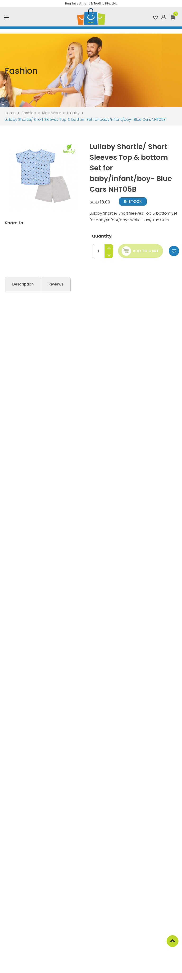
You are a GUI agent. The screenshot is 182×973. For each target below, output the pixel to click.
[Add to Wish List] (174, 251)
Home (10, 113)
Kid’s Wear (51, 113)
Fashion (29, 113)
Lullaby (73, 113)
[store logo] (91, 16)
